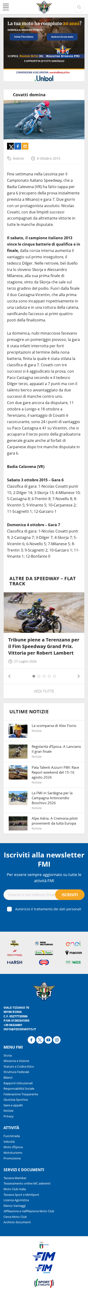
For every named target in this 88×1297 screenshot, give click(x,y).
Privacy (9, 1116)
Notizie (18, 158)
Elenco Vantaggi (15, 1206)
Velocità (9, 1141)
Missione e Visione (16, 1061)
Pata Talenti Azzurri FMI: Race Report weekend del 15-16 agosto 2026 (55, 772)
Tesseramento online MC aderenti (27, 1183)
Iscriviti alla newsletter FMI (44, 859)
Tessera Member (15, 1178)
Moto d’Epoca (13, 1147)
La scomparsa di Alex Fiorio (54, 725)
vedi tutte (44, 691)
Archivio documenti (17, 1222)
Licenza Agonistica (16, 1200)
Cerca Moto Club (15, 1217)
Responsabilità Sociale (19, 1088)
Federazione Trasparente (21, 1094)
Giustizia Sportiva (16, 1099)
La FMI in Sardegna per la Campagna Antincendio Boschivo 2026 (52, 798)
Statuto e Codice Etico (19, 1066)
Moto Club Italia (15, 1189)
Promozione (12, 1158)
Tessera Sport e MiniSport (21, 1195)
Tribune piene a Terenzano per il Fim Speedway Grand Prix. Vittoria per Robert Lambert (43, 646)
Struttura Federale (16, 1072)
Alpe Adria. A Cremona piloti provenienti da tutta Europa (55, 821)
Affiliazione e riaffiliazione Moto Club (29, 1211)
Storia (8, 1055)
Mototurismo (13, 1152)
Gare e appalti (13, 1105)
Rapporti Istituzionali (18, 1083)
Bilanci (8, 1077)
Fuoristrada (12, 1136)
